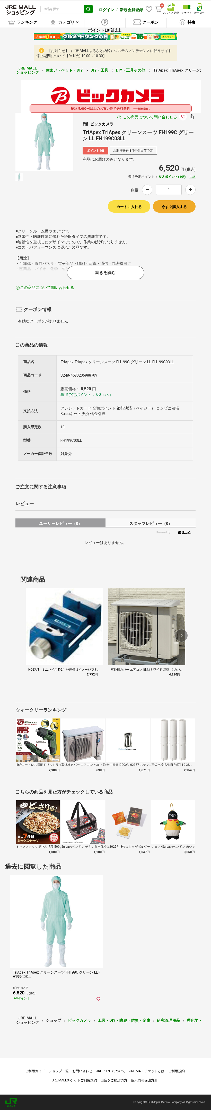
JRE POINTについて (111, 1071)
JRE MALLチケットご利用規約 (74, 1080)
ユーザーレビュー (60, 523)
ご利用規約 (176, 1071)
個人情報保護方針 (144, 1080)
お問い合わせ (82, 1071)
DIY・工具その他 (131, 70)
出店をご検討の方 (114, 1080)
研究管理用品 (168, 1020)
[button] (181, 635)
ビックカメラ (79, 1020)
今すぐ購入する (174, 207)
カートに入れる (129, 207)
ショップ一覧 (59, 1071)
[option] (44, 142)
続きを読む (105, 272)
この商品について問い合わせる (150, 117)
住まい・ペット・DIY (65, 70)
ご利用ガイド (35, 1071)
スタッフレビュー (150, 523)
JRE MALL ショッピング (27, 70)
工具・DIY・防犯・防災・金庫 (124, 1020)
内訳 (192, 177)
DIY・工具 (100, 70)
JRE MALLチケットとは (146, 1071)
